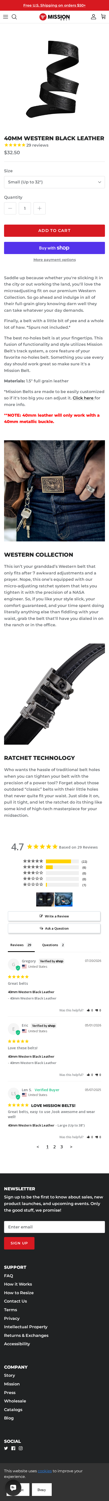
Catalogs (13, 1409)
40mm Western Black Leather (31, 992)
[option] (54, 78)
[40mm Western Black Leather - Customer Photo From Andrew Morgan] (63, 899)
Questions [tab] (50, 945)
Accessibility (17, 1343)
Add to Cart (54, 230)
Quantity (13, 197)
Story (9, 1375)
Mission (12, 1384)
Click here (84, 398)
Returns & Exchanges (26, 1335)
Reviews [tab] (17, 945)
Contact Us (15, 1301)
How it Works (18, 1284)
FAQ (8, 1275)
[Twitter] (6, 1448)
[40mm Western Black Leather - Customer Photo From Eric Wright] (45, 899)
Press (9, 1392)
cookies (45, 1470)
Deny (42, 1490)
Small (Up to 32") (25, 182)
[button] (90, 1010)
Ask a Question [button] (57, 928)
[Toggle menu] (5, 16)
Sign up (19, 1243)
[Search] (16, 16)
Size (8, 170)
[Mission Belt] (54, 17)
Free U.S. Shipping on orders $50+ (54, 5)
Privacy (12, 1318)
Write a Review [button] (57, 916)
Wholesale (15, 1401)
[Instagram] (21, 1448)
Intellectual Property (25, 1326)
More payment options (54, 260)
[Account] (92, 16)
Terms (10, 1309)
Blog (9, 1418)
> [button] (71, 1147)
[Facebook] (13, 1448)
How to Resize (19, 1292)
